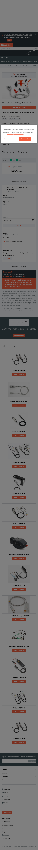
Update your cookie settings (11, 138)
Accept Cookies (25, 138)
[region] (19, 134)
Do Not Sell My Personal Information (15, 134)
